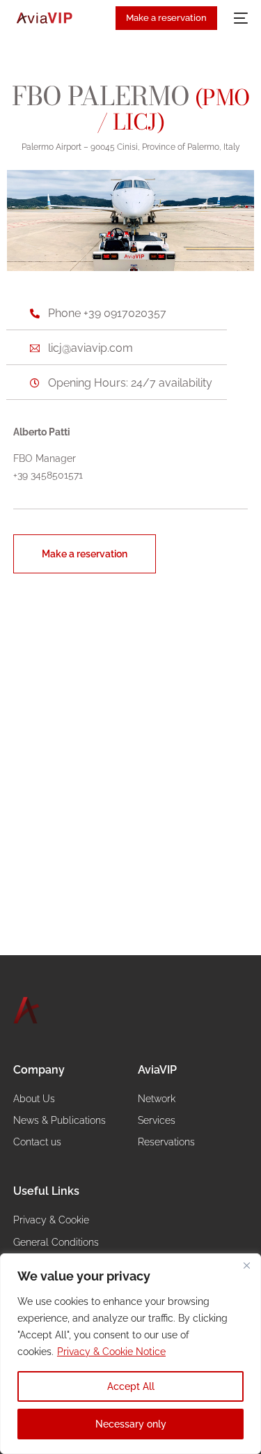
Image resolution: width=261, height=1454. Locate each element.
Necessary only (130, 1424)
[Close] (246, 1265)
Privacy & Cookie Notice (111, 1351)
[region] (130, 1353)
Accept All (131, 1386)
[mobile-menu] (239, 18)
